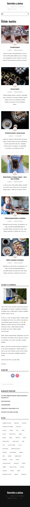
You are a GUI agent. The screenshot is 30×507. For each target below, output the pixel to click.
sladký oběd (18, 456)
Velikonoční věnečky (5, 405)
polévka (5, 452)
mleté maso (15, 441)
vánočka (22, 467)
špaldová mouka (7, 474)
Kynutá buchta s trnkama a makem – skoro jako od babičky (15, 178)
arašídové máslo (7, 423)
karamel (18, 437)
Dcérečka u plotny (15, 3)
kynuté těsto (6, 441)
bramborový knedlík (8, 426)
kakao (10, 437)
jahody (4, 437)
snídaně (5, 459)
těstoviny (16, 463)
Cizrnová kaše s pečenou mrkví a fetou (10, 408)
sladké (9, 456)
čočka (18, 470)
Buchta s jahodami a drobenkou (15, 260)
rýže (4, 456)
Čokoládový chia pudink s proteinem (9, 412)
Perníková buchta (15, 47)
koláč (24, 437)
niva (4, 445)
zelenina (5, 470)
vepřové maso (13, 467)
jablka (20, 434)
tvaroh (17, 459)
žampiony (23, 474)
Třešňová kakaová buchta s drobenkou (15, 218)
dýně (23, 430)
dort (17, 430)
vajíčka (4, 467)
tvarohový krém (7, 463)
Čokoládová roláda (5, 401)
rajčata (21, 452)
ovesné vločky (11, 445)
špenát (16, 474)
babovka (16, 423)
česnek (12, 470)
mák (23, 441)
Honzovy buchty (15, 89)
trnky (11, 459)
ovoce (20, 445)
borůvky (24, 423)
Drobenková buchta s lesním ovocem (15, 133)
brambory (18, 426)
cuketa (11, 430)
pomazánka (13, 452)
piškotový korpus (15, 448)
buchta (4, 430)
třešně (23, 463)
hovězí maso (12, 434)
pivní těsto (5, 448)
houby (4, 434)
